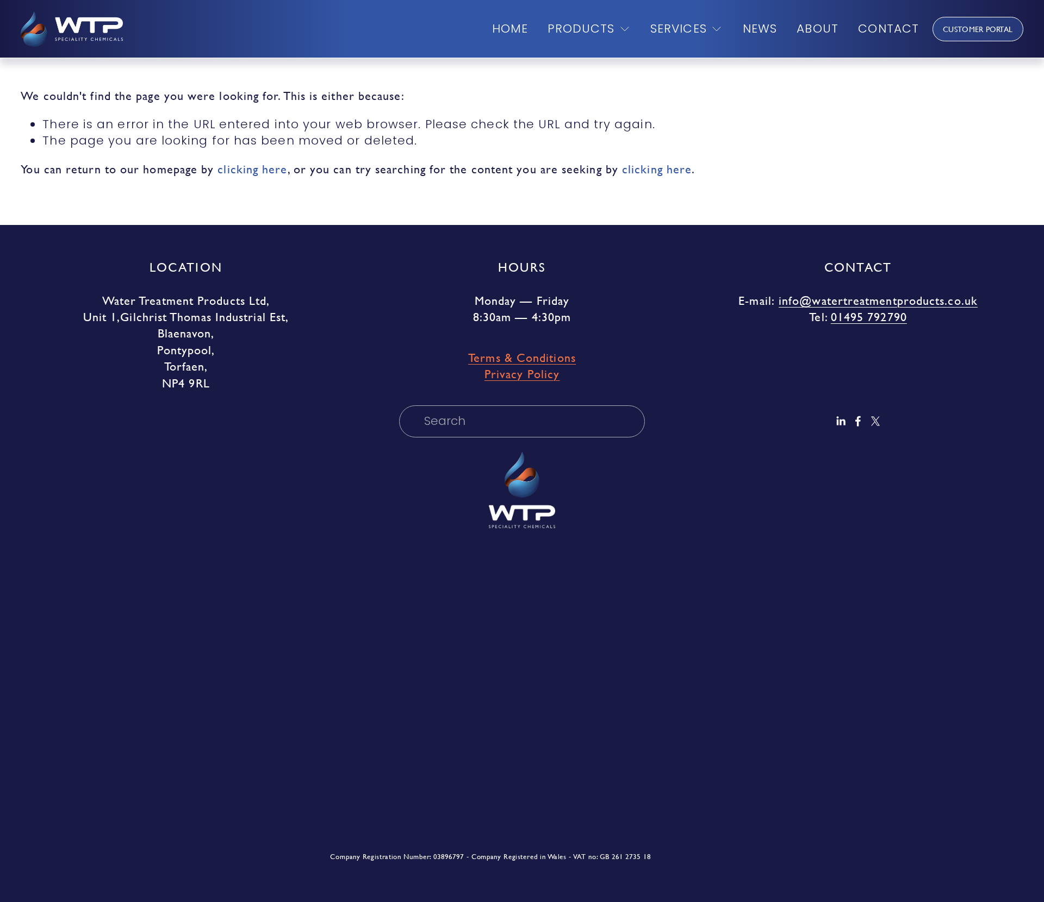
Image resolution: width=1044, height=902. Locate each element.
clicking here (252, 169)
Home (510, 28)
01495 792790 (869, 317)
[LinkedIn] (840, 421)
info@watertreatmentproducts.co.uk (878, 301)
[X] (875, 421)
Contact (888, 28)
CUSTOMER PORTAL (977, 29)
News (760, 28)
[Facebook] (858, 421)
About (817, 28)
